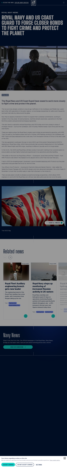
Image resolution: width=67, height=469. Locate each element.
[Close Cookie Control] (65, 458)
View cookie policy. (55, 460)
